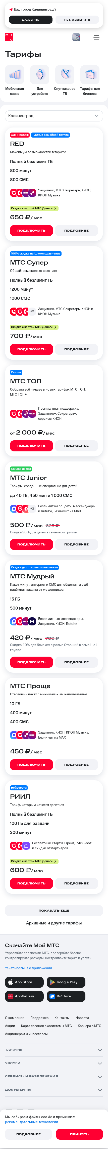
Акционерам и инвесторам (26, 1034)
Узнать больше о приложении (28, 968)
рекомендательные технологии (31, 1122)
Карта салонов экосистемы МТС (46, 1026)
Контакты (62, 1017)
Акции (10, 1026)
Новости (82, 1017)
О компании (14, 1017)
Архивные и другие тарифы (54, 923)
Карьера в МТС (89, 1026)
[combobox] (54, 116)
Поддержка (39, 1017)
